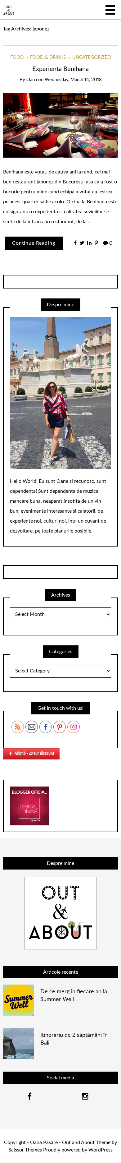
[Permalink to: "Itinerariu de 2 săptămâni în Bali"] (18, 1043)
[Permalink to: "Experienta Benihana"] (60, 124)
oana (31, 79)
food (17, 57)
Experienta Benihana (60, 69)
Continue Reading (33, 243)
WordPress (100, 1149)
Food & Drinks (48, 57)
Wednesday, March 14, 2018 (73, 79)
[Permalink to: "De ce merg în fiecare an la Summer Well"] (18, 999)
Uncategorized (91, 57)
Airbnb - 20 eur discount (34, 753)
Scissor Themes (25, 1149)
